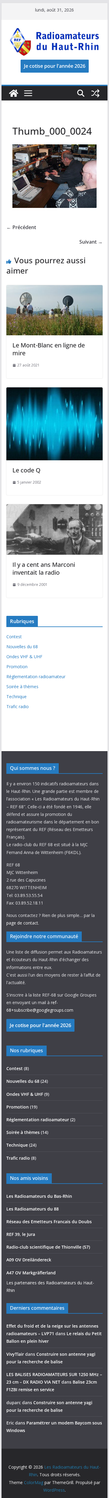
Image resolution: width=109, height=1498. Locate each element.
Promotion (17, 666)
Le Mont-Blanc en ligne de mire (48, 349)
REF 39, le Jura (20, 1234)
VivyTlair (15, 1354)
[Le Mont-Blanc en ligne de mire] (54, 289)
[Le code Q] (54, 391)
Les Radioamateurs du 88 (32, 1209)
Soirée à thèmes (22, 686)
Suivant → (91, 241)
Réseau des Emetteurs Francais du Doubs (49, 1221)
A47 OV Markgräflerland (31, 1273)
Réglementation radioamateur (35, 676)
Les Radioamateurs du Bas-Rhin (39, 1196)
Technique (16, 696)
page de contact (22, 923)
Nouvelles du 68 (22, 646)
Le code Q (26, 470)
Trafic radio (17, 706)
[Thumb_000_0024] (54, 148)
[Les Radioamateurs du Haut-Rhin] (13, 93)
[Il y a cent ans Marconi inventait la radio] (54, 508)
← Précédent (21, 227)
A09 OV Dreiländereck (28, 1260)
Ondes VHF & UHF (24, 656)
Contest (14, 636)
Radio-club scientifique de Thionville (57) (48, 1247)
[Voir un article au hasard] (95, 93)
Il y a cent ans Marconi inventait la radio (43, 568)
